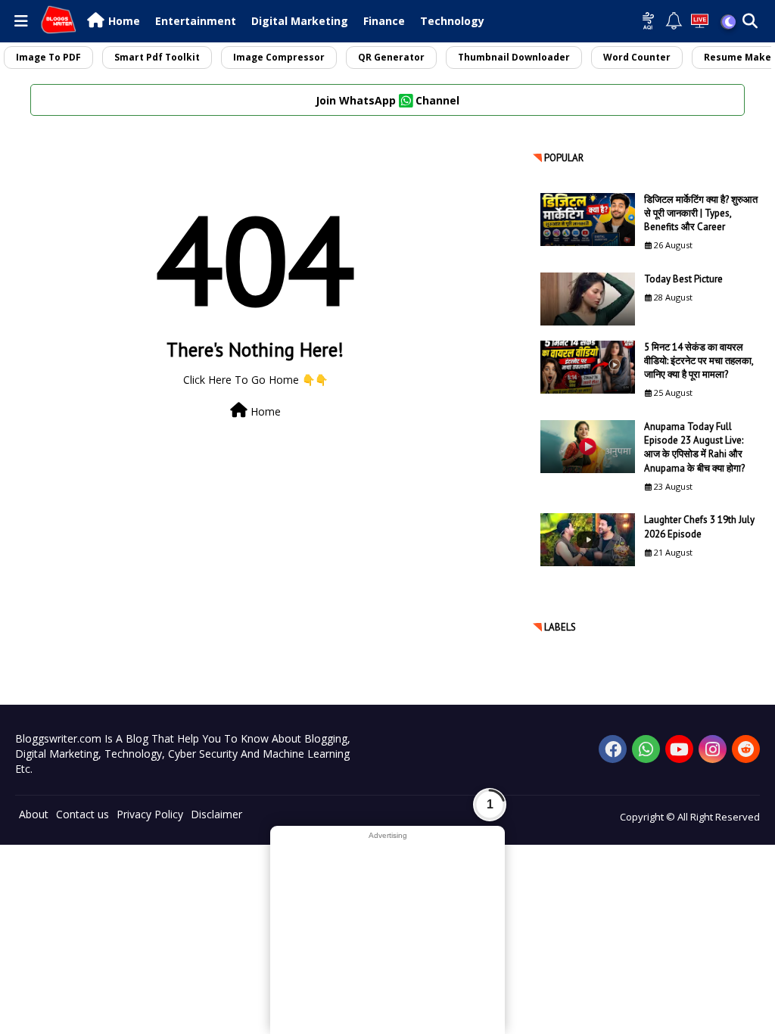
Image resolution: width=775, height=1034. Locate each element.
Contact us (82, 814)
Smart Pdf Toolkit (157, 57)
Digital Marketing (299, 21)
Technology (452, 21)
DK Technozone (39, 867)
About (33, 814)
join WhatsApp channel (387, 100)
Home (124, 21)
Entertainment (195, 21)
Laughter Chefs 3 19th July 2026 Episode (699, 526)
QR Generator (391, 57)
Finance (384, 21)
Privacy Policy (150, 814)
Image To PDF (48, 57)
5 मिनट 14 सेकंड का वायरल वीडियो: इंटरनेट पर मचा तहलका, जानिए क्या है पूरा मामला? (698, 361)
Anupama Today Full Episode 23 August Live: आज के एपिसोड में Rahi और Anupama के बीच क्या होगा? (694, 447)
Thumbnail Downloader (514, 57)
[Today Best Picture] (587, 299)
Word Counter (637, 57)
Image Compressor (279, 57)
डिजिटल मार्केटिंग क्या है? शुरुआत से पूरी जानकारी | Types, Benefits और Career (701, 213)
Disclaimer (216, 814)
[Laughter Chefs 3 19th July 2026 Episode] (587, 539)
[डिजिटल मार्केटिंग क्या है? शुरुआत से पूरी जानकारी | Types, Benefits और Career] (587, 219)
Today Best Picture (683, 279)
